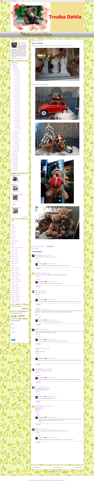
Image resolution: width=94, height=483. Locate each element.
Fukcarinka (37, 273)
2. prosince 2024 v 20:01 (52, 299)
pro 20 (16, 92)
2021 (14, 157)
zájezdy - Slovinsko (15, 299)
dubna (15, 145)
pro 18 (16, 96)
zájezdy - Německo (15, 290)
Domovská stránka (57, 467)
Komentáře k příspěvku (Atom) (62, 471)
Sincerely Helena (17, 207)
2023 (14, 153)
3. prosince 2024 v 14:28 (47, 406)
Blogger (63, 480)
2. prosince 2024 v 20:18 (48, 369)
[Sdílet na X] (50, 246)
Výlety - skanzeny (15, 261)
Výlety (12, 245)
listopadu (16, 132)
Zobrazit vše (25, 216)
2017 (14, 164)
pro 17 (16, 98)
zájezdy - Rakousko (15, 294)
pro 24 (16, 84)
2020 (14, 159)
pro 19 (16, 94)
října (15, 134)
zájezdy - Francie (15, 276)
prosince (16, 70)
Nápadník (37, 248)
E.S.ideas (15, 184)
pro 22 (16, 88)
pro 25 (16, 83)
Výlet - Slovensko (15, 240)
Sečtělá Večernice (17, 175)
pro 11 (16, 109)
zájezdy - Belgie (14, 267)
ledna (15, 151)
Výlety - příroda (14, 258)
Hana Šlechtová (38, 406)
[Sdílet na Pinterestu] (52, 246)
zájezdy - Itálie (14, 285)
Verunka (15, 203)
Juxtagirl (48, 480)
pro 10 (16, 111)
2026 (14, 64)
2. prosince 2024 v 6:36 (45, 273)
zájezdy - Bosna (14, 272)
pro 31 (16, 71)
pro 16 (16, 100)
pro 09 (16, 113)
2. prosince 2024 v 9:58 (44, 348)
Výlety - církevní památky (16, 247)
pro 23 (16, 86)
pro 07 (16, 116)
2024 (14, 68)
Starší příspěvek (79, 467)
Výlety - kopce (14, 252)
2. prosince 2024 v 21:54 (52, 377)
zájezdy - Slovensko (15, 297)
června (15, 141)
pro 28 (16, 77)
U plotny (13, 238)
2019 (14, 161)
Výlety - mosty (14, 256)
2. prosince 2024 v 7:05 (42, 290)
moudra (13, 229)
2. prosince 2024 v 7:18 (44, 308)
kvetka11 (37, 429)
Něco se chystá (18, 127)
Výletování (13, 243)
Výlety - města (14, 254)
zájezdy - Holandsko (15, 279)
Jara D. (36, 329)
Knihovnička (14, 227)
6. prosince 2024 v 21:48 (52, 437)
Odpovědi (38, 261)
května (15, 143)
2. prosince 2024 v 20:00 (52, 281)
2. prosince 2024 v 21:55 (52, 396)
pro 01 (16, 130)
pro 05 (16, 120)
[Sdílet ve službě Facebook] (51, 246)
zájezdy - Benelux (15, 270)
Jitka (36, 290)
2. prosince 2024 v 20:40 (42, 386)
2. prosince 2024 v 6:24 (47, 255)
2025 (14, 66)
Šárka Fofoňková (38, 369)
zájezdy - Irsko (14, 283)
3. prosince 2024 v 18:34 (52, 417)
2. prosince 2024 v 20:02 (52, 339)
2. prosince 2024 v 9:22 (43, 329)
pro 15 (16, 101)
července (16, 140)
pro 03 (16, 124)
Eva (36, 386)
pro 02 (16, 126)
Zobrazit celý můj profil (16, 58)
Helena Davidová (38, 255)
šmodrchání (14, 236)
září (15, 136)
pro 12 (16, 107)
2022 (14, 155)
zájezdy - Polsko (14, 292)
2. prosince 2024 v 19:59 (52, 263)
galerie (12, 225)
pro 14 (16, 103)
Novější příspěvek (36, 467)
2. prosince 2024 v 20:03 (52, 358)
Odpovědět (37, 258)
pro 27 (16, 79)
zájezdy (13, 265)
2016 (14, 166)
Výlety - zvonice (14, 263)
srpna (15, 138)
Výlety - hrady (14, 249)
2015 (14, 168)
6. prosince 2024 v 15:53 (44, 429)
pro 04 (16, 122)
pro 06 (16, 118)
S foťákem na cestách (18, 194)
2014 (14, 170)
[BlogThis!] (49, 246)
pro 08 (16, 114)
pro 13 (16, 105)
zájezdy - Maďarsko (15, 288)
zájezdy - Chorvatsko (16, 281)
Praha (12, 234)
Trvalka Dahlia (42, 263)
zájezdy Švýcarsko (15, 301)
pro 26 (16, 81)
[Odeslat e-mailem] (47, 246)
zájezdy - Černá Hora (16, 274)
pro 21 (16, 90)
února (15, 149)
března (15, 147)
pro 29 (16, 75)
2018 (14, 163)
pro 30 (16, 73)
